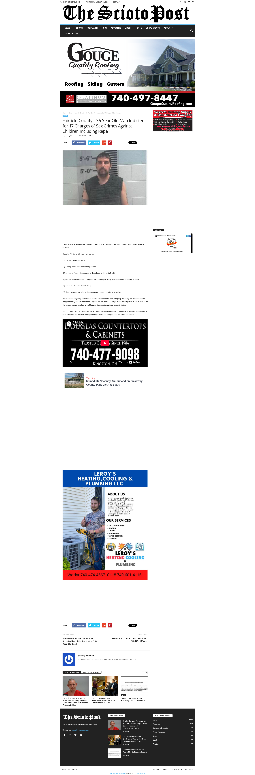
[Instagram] (185, 2)
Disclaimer (156, 769)
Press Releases (159, 732)
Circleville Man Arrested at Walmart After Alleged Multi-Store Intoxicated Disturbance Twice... (135, 724)
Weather (156, 744)
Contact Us (189, 769)
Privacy (166, 769)
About (167, 28)
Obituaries (92, 28)
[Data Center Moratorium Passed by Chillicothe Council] (134, 686)
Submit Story (71, 33)
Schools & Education (161, 728)
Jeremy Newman (71, 136)
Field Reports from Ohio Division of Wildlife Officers (129, 639)
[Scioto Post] (127, 14)
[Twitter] (189, 2)
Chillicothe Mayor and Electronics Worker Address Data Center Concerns (103, 700)
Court (155, 740)
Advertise (116, 28)
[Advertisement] (105, 224)
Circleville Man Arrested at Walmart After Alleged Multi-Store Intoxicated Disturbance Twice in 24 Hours (75, 701)
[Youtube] (193, 2)
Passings (156, 724)
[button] (191, 31)
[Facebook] (181, 2)
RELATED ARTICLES (72, 672)
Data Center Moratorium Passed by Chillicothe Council (133, 699)
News (67, 28)
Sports (79, 28)
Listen (138, 28)
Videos (128, 28)
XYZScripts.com (140, 773)
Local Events (153, 28)
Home (64, 113)
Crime (155, 736)
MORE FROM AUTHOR (91, 672)
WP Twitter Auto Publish (117, 773)
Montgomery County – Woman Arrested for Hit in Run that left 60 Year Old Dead (80, 641)
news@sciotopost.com (80, 730)
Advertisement (177, 769)
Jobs (104, 28)
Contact (116, 2)
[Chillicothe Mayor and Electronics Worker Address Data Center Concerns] (105, 686)
